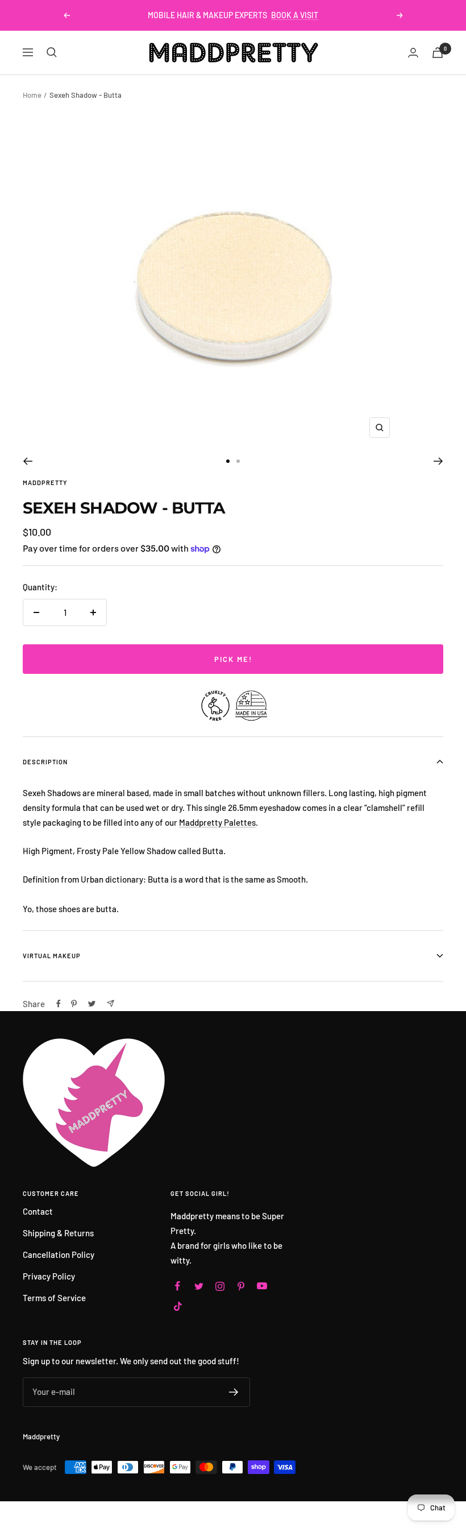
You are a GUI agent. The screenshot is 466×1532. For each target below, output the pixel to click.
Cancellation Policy (58, 1254)
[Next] (438, 461)
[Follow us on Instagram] (220, 1286)
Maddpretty (45, 482)
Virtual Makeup (52, 955)
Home (32, 95)
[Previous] (27, 461)
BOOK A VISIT (294, 15)
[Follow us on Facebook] (178, 1286)
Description (45, 761)
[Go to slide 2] (238, 461)
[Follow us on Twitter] (199, 1286)
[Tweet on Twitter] (92, 1004)
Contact (38, 1211)
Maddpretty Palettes (217, 822)
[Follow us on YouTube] (262, 1286)
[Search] (52, 52)
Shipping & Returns (58, 1233)
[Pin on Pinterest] (74, 1004)
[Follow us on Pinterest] (241, 1286)
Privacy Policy (49, 1276)
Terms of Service (54, 1298)
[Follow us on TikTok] (178, 1306)
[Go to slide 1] (228, 461)
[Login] (413, 52)
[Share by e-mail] (110, 1003)
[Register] (234, 1392)
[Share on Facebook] (58, 1004)
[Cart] (437, 52)
